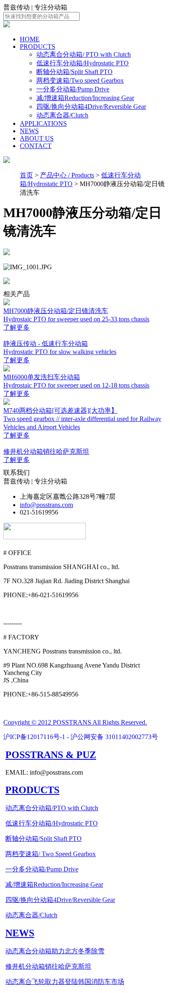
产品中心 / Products (67, 175)
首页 (26, 175)
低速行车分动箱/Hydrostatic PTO (82, 63)
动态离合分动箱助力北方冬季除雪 (54, 951)
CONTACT (36, 145)
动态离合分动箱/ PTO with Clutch (83, 54)
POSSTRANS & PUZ (50, 754)
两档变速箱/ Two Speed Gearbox (50, 853)
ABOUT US (37, 138)
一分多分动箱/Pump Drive (72, 89)
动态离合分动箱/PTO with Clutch (51, 807)
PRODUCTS (37, 46)
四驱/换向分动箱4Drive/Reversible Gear (91, 106)
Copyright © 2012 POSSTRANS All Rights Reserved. (75, 722)
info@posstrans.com (46, 504)
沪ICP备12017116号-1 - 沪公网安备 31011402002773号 (80, 736)
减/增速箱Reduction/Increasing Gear (85, 97)
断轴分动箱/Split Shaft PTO (74, 71)
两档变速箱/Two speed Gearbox (80, 80)
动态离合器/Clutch (62, 115)
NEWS (29, 130)
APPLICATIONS (43, 123)
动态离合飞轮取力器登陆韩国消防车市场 (64, 981)
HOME (30, 39)
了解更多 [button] (16, 327)
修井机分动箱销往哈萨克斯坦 (48, 966)
